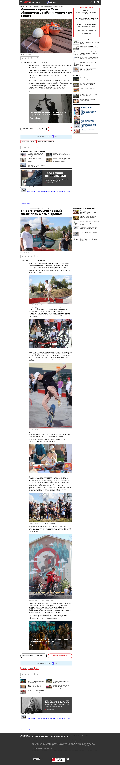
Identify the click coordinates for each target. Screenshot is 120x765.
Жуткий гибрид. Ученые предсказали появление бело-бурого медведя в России (89, 223)
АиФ (30, 54)
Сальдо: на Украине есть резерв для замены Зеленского (89, 95)
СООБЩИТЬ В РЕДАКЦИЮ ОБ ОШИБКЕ (59, 736)
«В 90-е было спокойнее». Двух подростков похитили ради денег (89, 47)
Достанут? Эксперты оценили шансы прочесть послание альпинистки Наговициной (89, 239)
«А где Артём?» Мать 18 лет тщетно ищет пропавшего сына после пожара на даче (89, 228)
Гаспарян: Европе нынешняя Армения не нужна (87, 89)
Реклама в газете (61, 735)
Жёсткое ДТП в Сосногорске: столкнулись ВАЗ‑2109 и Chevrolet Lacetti (86, 12)
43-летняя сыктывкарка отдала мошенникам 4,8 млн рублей (86, 25)
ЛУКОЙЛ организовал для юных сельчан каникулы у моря (36, 691)
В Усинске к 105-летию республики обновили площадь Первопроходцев (50, 640)
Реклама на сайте (50, 735)
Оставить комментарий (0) (60, 128)
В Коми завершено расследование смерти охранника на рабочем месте (36, 165)
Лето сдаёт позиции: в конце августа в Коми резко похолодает (86, 18)
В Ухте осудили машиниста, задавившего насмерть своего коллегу (35, 160)
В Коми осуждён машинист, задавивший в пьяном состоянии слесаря (61, 155)
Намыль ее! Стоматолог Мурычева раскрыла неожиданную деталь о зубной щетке (89, 59)
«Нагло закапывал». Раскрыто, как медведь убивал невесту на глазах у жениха (89, 42)
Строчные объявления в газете (40, 736)
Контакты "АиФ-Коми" (73, 735)
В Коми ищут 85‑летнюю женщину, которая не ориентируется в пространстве (86, 32)
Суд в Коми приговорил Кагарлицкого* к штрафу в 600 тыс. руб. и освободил (48, 113)
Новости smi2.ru (25, 203)
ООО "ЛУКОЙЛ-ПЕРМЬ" (26, 252)
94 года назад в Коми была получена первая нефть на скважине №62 (34, 687)
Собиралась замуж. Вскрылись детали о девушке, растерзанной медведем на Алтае (88, 64)
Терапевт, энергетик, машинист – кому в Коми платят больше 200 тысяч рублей (36, 155)
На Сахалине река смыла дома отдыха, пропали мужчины (87, 84)
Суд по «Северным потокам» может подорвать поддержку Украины (89, 78)
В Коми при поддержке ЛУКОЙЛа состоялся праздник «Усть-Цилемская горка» (61, 687)
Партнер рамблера (46, 758)
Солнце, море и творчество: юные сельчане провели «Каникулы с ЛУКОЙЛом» (62, 681)
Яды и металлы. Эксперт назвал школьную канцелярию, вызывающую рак (88, 69)
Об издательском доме (38, 735)
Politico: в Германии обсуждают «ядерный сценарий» (88, 100)
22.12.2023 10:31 (24, 6)
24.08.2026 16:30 (24, 208)
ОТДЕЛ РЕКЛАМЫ (85, 735)
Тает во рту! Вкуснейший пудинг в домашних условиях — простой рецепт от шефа (89, 212)
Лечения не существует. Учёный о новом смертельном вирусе (88, 233)
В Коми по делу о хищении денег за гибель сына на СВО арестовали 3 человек (61, 160)
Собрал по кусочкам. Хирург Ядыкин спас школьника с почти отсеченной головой (89, 53)
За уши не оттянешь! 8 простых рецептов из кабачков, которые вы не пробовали (89, 218)
